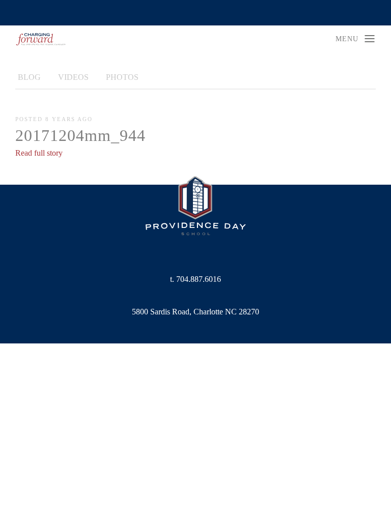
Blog (29, 77)
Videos (73, 77)
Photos (122, 77)
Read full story (39, 153)
